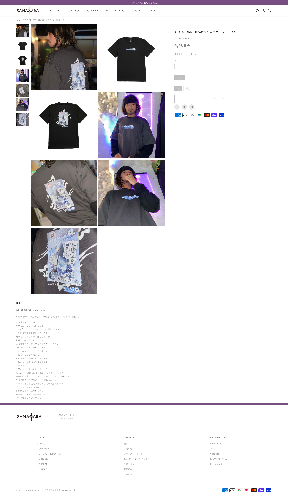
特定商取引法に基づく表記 (137, 458)
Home (19, 20)
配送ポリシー (130, 464)
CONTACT (153, 10)
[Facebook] (177, 107)
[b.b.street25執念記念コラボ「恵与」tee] (64, 57)
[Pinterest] (191, 107)
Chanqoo (214, 453)
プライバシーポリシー (135, 453)
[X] (184, 107)
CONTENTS (119, 10)
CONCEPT (137, 10)
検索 (126, 443)
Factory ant (216, 464)
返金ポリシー (130, 474)
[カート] (269, 10)
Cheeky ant (216, 443)
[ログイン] (263, 10)
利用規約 (128, 469)
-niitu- (213, 448)
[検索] (257, 10)
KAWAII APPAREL (218, 458)
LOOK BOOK (73, 10)
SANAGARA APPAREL (33, 490)
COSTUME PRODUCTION (96, 10)
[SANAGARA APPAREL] (28, 11)
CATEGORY (55, 10)
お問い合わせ (130, 448)
